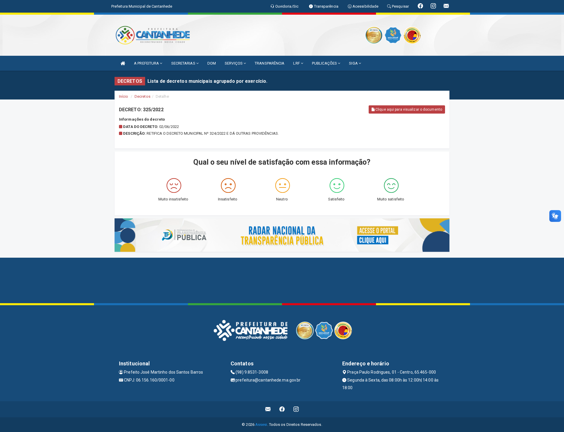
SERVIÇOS (234, 63)
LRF (297, 63)
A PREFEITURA (147, 63)
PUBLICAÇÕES (325, 63)
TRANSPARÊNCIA (269, 63)
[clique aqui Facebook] (282, 409)
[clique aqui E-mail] (268, 409)
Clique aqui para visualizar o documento (408, 109)
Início (123, 96)
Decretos (142, 96)
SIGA (354, 63)
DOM (211, 63)
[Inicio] (123, 63)
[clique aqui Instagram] (296, 409)
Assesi (261, 424)
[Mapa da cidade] (282, 280)
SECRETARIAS (183, 63)
